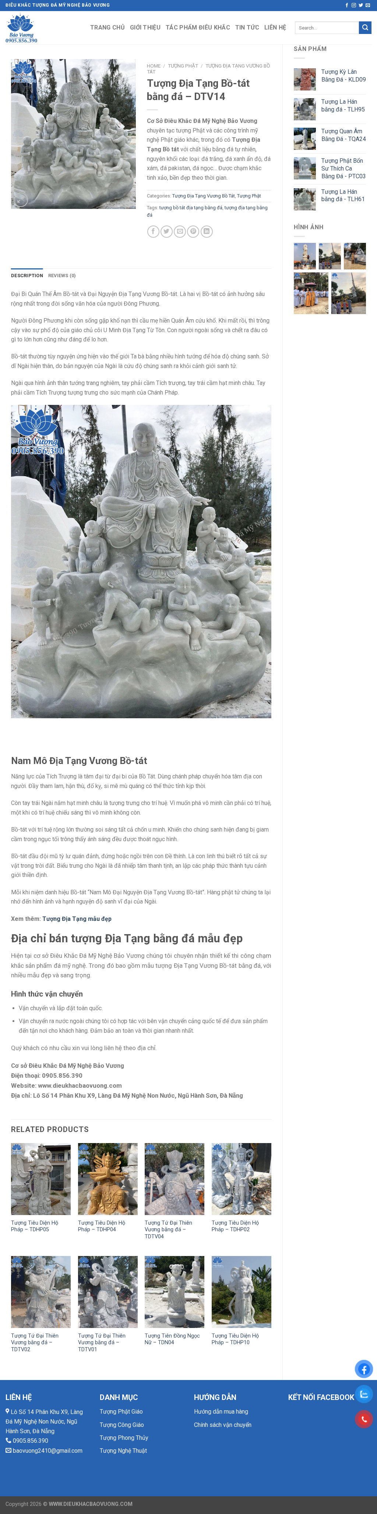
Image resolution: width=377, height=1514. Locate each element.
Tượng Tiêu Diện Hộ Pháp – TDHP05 (34, 1226)
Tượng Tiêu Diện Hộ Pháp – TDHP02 (235, 1226)
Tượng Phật (183, 66)
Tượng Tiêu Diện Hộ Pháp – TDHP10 (235, 1339)
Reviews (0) (62, 275)
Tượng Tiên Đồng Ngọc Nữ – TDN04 (172, 1339)
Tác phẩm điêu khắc (198, 27)
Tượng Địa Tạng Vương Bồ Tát (203, 196)
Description (27, 275)
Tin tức (247, 27)
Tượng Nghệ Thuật (123, 1450)
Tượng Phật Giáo (121, 1411)
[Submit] (365, 27)
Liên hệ (275, 27)
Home (154, 66)
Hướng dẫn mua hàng (221, 1411)
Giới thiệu (145, 27)
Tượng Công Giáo (122, 1424)
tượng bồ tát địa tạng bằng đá (190, 207)
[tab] (27, 275)
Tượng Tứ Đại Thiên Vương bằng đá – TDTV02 (35, 1343)
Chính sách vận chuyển (222, 1424)
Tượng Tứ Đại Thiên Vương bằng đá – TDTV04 (168, 1230)
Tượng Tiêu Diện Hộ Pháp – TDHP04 (101, 1226)
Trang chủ (107, 27)
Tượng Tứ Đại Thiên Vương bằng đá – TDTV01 (102, 1343)
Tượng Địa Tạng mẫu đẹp (77, 918)
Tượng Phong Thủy (124, 1437)
